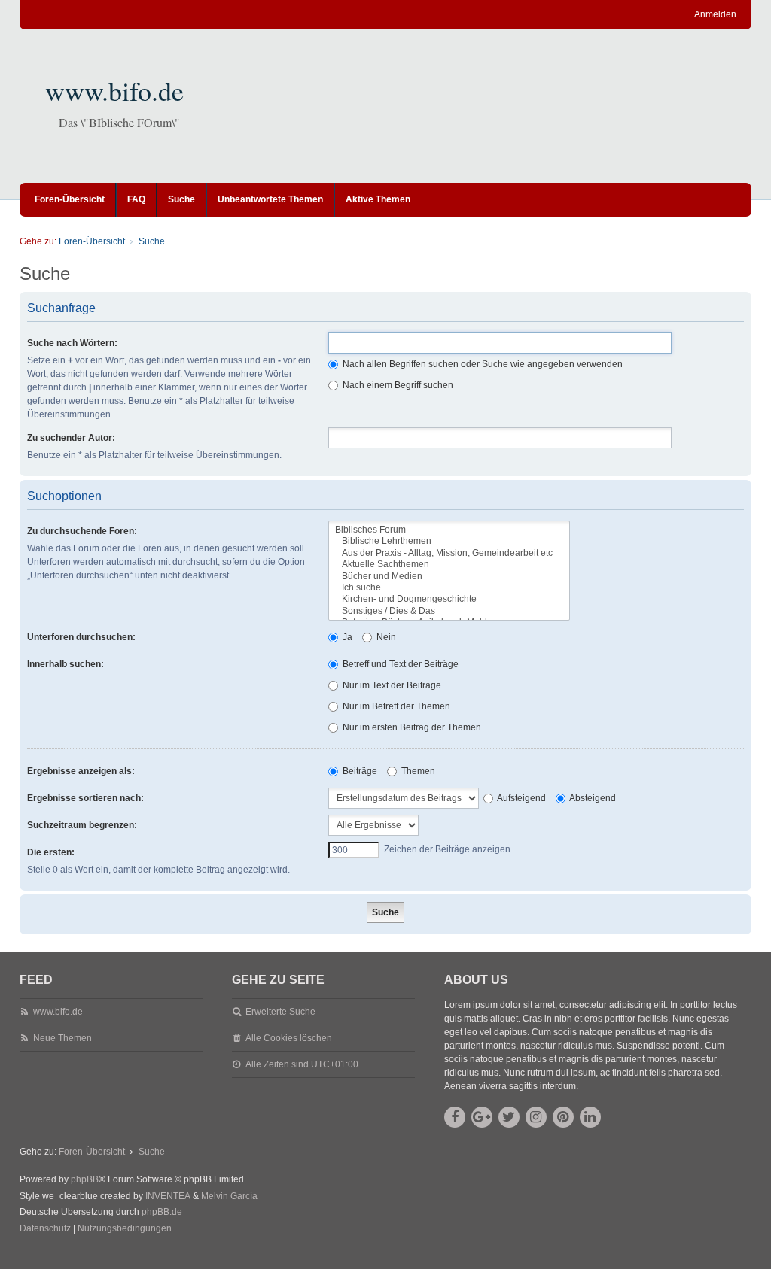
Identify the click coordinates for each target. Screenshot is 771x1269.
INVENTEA (167, 1196)
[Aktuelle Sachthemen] (449, 564)
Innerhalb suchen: (65, 664)
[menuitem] (45, 1229)
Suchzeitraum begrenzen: (82, 825)
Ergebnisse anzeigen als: (81, 771)
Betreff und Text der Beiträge (399, 664)
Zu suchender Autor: (71, 438)
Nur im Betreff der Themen (395, 706)
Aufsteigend (520, 798)
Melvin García (229, 1196)
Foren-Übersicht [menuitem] (70, 199)
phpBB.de (162, 1212)
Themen (417, 771)
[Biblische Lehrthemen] (449, 541)
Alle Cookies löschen (288, 1038)
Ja (346, 637)
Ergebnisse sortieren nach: (85, 798)
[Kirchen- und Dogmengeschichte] (449, 599)
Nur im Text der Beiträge (390, 685)
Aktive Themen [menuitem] (378, 199)
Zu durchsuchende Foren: (82, 531)
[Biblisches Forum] (449, 530)
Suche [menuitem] (181, 199)
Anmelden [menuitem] (715, 14)
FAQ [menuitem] (136, 199)
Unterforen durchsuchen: (81, 637)
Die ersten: (51, 852)
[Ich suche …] (449, 588)
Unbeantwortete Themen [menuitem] (270, 199)
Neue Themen (62, 1038)
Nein (385, 637)
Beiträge (358, 771)
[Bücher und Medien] (449, 576)
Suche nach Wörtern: (72, 343)
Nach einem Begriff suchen (396, 385)
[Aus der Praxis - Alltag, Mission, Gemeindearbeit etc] (449, 553)
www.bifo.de (114, 90)
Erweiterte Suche (280, 1011)
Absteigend (592, 798)
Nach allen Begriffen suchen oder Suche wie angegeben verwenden (481, 364)
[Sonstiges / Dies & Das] (449, 611)
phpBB (85, 1179)
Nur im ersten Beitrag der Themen (410, 727)
